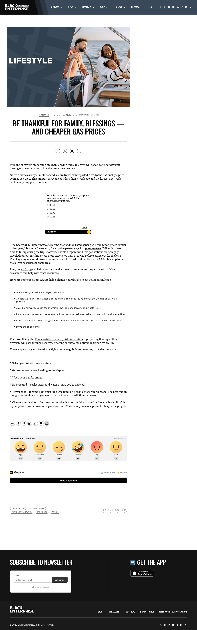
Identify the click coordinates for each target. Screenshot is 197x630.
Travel (55, 512)
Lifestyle (44, 115)
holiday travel (36, 508)
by (65, 114)
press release (93, 248)
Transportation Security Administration (59, 339)
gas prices (42, 512)
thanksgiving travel (22, 512)
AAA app (26, 269)
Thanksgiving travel (62, 165)
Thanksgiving (18, 508)
